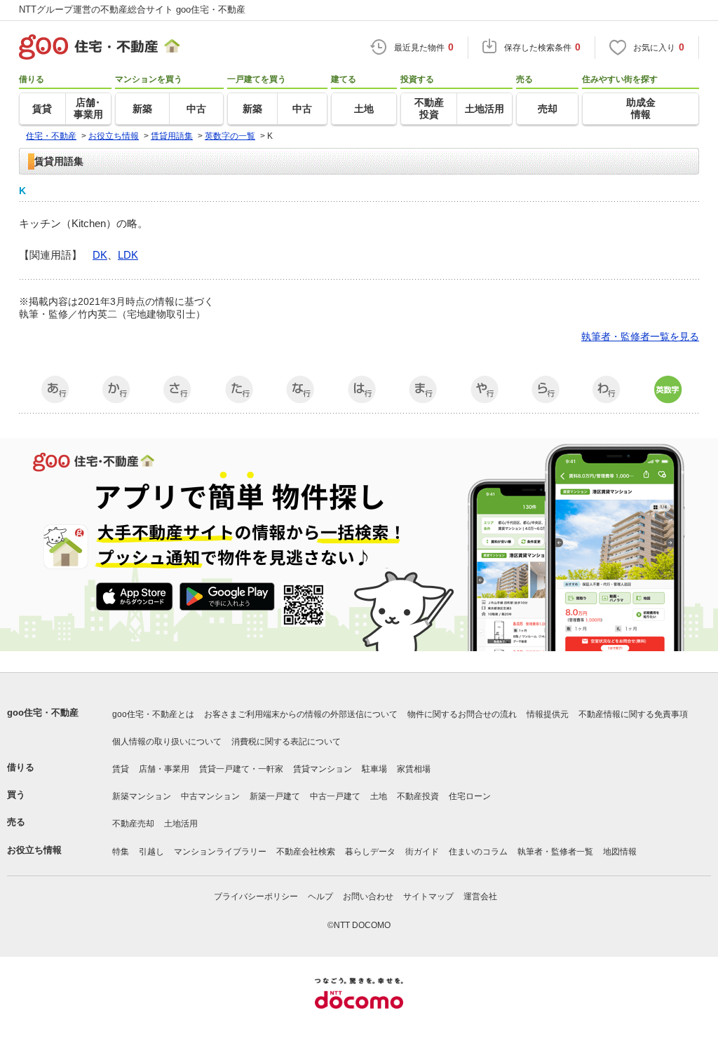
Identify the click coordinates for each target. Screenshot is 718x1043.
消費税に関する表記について (286, 742)
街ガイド (422, 852)
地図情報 (620, 852)
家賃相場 (414, 769)
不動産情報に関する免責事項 (633, 714)
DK (100, 255)
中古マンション (210, 796)
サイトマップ (428, 896)
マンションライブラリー (220, 852)
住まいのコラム (478, 852)
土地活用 (181, 824)
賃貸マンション (322, 769)
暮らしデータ (370, 852)
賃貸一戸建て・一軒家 (241, 769)
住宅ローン (470, 796)
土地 (378, 796)
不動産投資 (418, 796)
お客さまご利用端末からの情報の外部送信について (301, 714)
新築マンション (141, 796)
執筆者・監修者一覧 (555, 852)
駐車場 (374, 769)
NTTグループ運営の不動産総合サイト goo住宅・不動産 (132, 9)
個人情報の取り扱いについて (167, 742)
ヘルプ (320, 896)
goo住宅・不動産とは (153, 714)
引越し (151, 852)
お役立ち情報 (34, 850)
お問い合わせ (368, 896)
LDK (128, 255)
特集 (120, 852)
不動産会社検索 (305, 852)
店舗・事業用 (164, 769)
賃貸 (120, 769)
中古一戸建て (335, 796)
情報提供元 (548, 714)
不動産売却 (133, 824)
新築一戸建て (275, 796)
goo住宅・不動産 (43, 712)
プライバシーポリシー (256, 896)
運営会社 (480, 896)
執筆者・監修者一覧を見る (640, 336)
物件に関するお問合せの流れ (462, 714)
